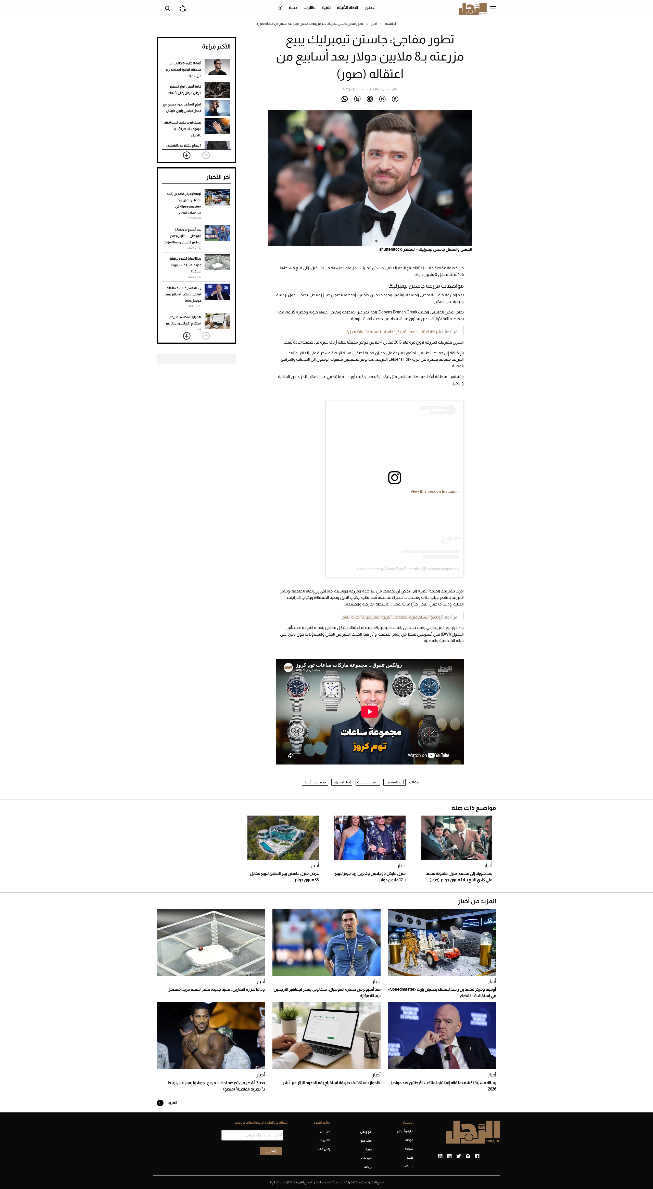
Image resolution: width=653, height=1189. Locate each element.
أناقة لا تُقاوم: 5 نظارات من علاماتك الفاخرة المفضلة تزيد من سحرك (183, 70)
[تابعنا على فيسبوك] (477, 1156)
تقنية (326, 7)
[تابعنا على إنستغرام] (468, 1156)
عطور (370, 7)
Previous (206, 155)
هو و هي (366, 1132)
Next (187, 155)
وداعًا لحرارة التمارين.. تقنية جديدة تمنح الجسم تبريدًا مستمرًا (185, 265)
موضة (409, 1140)
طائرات (310, 7)
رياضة (368, 1167)
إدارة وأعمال (405, 1131)
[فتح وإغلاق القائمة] (493, 8)
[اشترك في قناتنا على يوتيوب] (440, 1156)
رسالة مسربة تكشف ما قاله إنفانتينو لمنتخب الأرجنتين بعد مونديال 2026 (183, 294)
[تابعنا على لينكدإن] (449, 1156)
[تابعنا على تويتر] (458, 1156)
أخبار (374, 24)
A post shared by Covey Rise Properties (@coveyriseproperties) (408, 569)
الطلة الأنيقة (347, 7)
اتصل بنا (325, 1140)
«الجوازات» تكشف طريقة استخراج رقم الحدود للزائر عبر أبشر (183, 323)
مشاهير (366, 1141)
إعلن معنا (324, 1149)
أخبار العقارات (342, 782)
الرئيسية (390, 24)
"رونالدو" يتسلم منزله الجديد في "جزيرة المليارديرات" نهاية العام (392, 617)
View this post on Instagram (435, 491)
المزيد (172, 1102)
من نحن (325, 1131)
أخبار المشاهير (394, 782)
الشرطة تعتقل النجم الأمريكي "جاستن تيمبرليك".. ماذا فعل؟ (394, 332)
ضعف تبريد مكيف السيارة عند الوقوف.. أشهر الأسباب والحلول (182, 129)
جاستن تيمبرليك (368, 782)
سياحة (409, 1149)
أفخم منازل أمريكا (315, 782)
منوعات (366, 1158)
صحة (293, 7)
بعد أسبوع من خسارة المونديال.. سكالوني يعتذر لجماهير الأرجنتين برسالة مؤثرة (182, 236)
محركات (408, 1166)
